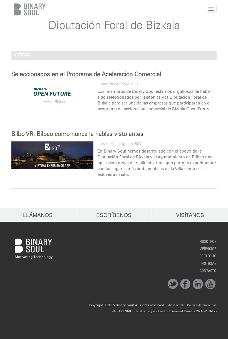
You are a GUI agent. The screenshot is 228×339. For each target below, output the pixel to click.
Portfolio (207, 256)
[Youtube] (210, 284)
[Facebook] (185, 284)
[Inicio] (28, 9)
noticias (208, 264)
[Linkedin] (198, 284)
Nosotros (207, 242)
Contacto (208, 271)
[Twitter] (173, 284)
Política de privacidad (202, 305)
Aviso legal (175, 305)
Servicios (208, 249)
